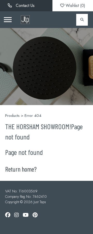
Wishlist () (74, 5)
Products (12, 115)
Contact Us (24, 5)
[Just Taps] (25, 19)
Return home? (21, 169)
